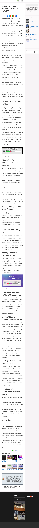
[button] (38, 1)
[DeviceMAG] (20, 1)
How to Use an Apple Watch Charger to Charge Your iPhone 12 (34, 26)
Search (27, 50)
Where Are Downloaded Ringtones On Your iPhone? (33, 36)
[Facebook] (7, 16)
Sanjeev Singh (8, 475)
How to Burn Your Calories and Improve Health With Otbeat (12, 486)
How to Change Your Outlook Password (9, 487)
